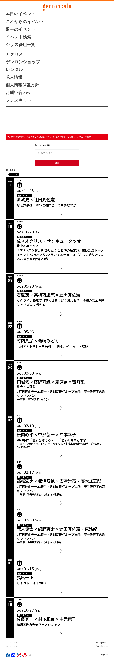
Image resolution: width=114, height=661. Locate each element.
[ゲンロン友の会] (24, 657)
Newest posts (102, 646)
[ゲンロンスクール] (19, 657)
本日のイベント (21, 13)
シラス (20, 117)
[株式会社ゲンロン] (8, 657)
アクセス (14, 54)
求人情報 (14, 77)
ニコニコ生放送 (20, 123)
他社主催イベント (24, 196)
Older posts (11, 643)
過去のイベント (21, 29)
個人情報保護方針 (22, 84)
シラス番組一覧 (20, 44)
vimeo (20, 129)
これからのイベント (25, 21)
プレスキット (19, 100)
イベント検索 (18, 36)
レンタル (14, 69)
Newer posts (102, 643)
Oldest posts (11, 646)
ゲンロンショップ (23, 61)
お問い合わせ (18, 92)
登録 (57, 163)
